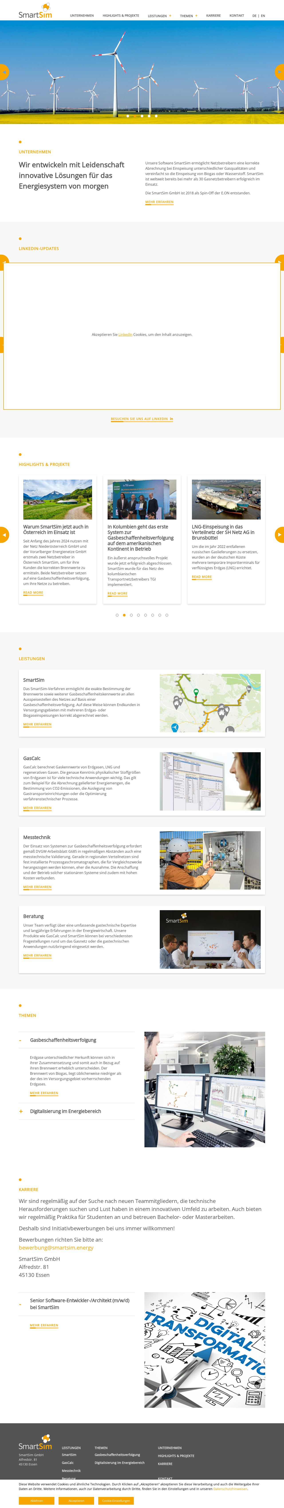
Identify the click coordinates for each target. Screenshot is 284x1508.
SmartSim (69, 1455)
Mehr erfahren (159, 202)
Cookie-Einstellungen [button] (116, 1501)
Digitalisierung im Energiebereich (65, 1111)
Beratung (69, 1479)
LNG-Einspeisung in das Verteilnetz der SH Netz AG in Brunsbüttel (223, 532)
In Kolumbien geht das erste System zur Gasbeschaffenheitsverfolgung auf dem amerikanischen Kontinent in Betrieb (141, 538)
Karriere (165, 1464)
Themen (101, 1448)
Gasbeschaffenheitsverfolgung (63, 1040)
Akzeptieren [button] (76, 1501)
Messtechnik (71, 1471)
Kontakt (165, 1479)
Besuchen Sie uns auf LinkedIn (139, 419)
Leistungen (71, 1448)
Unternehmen (170, 1448)
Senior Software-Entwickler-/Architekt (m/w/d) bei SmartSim (79, 1304)
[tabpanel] (142, 72)
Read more (33, 592)
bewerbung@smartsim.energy (56, 1247)
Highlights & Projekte (176, 1456)
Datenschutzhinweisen (230, 1489)
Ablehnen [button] (36, 1501)
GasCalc (68, 1463)
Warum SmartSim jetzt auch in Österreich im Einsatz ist (56, 529)
